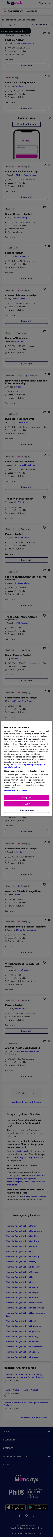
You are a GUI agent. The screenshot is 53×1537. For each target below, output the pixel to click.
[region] (26, 768)
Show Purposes (26, 810)
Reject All (26, 804)
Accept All (26, 797)
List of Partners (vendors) (16, 790)
